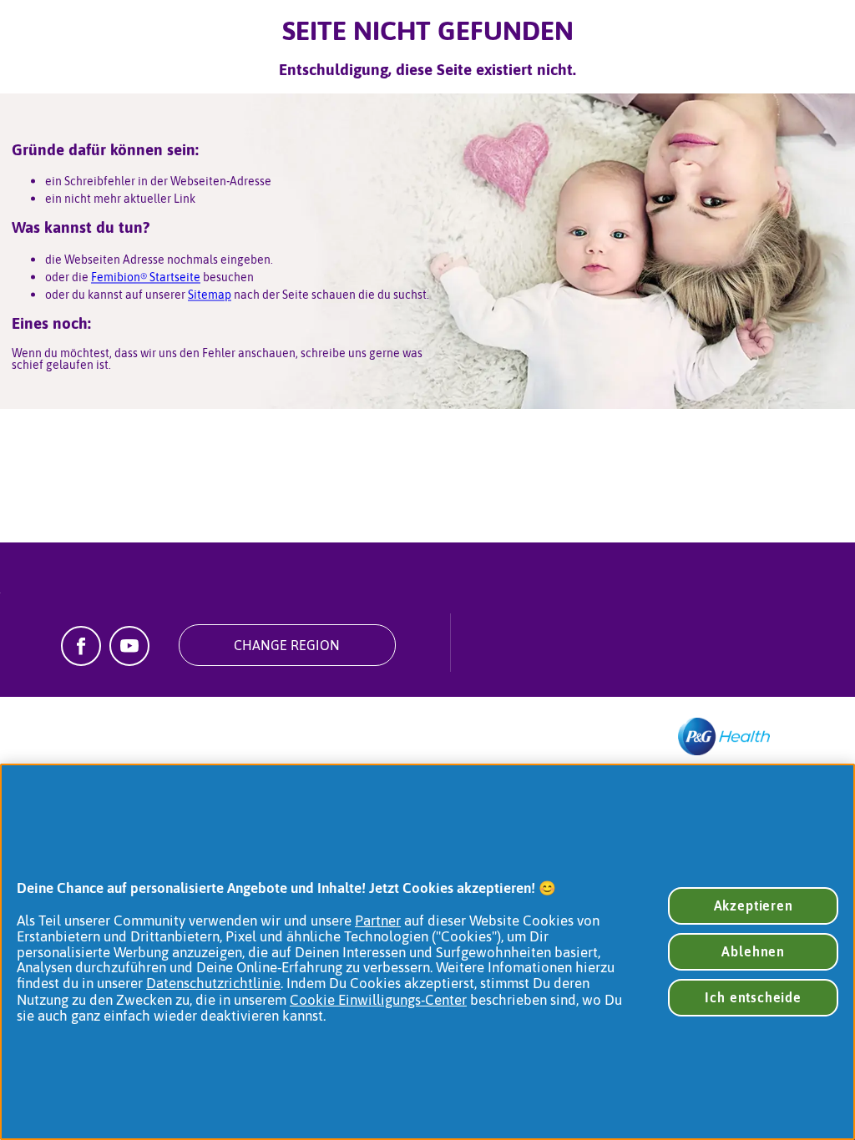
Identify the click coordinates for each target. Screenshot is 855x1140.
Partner (378, 920)
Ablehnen (753, 951)
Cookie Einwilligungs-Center (378, 999)
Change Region (287, 645)
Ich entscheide (753, 997)
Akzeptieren (753, 905)
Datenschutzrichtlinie (213, 983)
